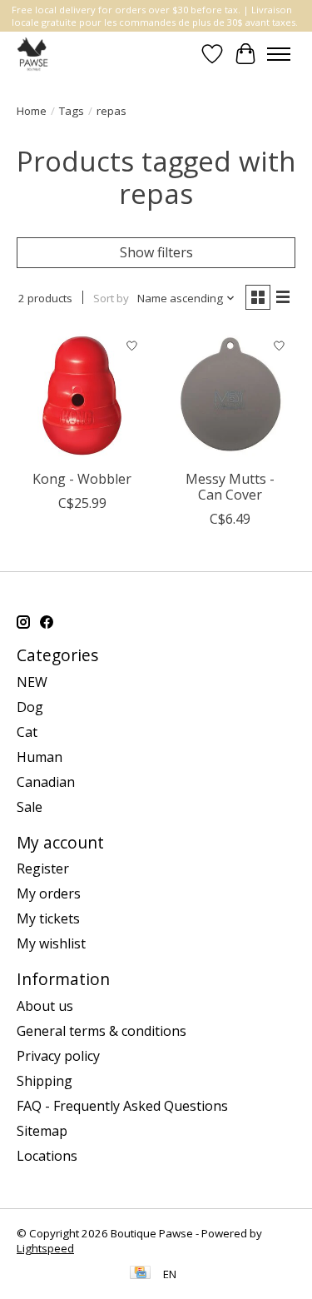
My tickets (48, 918)
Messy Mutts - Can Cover (230, 487)
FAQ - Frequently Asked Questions (122, 1106)
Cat (27, 732)
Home (32, 110)
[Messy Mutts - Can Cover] (229, 395)
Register (43, 868)
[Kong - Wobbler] (82, 395)
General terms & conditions (101, 1031)
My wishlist (51, 943)
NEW (32, 682)
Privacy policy (58, 1056)
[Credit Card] (140, 1274)
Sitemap (42, 1131)
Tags (71, 110)
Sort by (111, 298)
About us (45, 1006)
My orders (49, 893)
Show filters (156, 252)
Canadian (46, 782)
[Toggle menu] (278, 54)
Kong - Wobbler (81, 479)
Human (39, 757)
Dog (30, 707)
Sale (29, 807)
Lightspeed (45, 1248)
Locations (47, 1156)
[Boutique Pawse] (34, 54)
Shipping (44, 1081)
